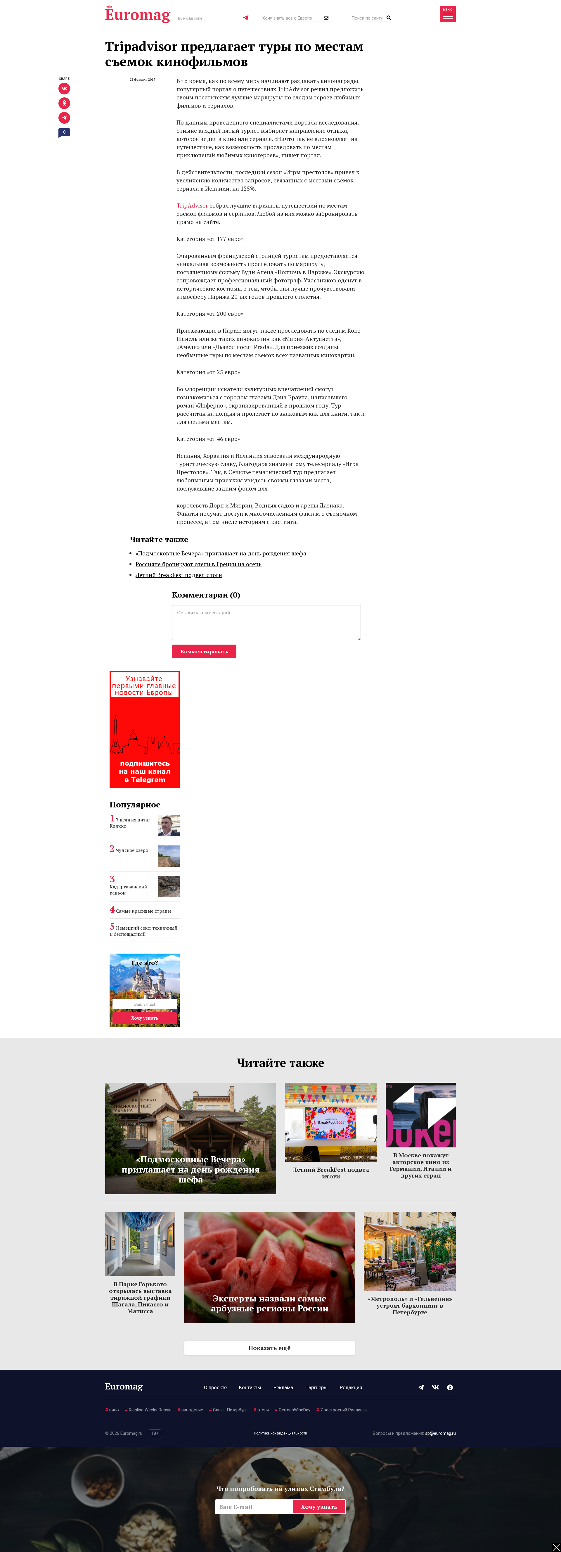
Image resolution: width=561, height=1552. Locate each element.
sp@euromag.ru (440, 1433)
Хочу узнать (144, 1018)
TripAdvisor (192, 205)
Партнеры (316, 1387)
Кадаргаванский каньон (128, 889)
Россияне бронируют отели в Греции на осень (199, 564)
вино (112, 1410)
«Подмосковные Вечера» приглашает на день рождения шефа (221, 553)
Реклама (283, 1387)
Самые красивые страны (143, 911)
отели (261, 1410)
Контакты (250, 1387)
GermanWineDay (292, 1410)
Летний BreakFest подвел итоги (179, 575)
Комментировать (204, 651)
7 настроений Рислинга (341, 1410)
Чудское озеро (132, 850)
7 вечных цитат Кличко (130, 822)
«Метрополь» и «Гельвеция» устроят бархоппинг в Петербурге (410, 1305)
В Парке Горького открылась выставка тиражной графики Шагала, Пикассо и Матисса (140, 1297)
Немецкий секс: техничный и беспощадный (143, 931)
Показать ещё (269, 1348)
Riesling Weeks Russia (148, 1410)
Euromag (138, 13)
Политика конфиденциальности (280, 1433)
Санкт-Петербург (228, 1410)
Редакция (351, 1387)
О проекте (215, 1387)
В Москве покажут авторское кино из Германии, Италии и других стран (421, 1165)
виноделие (190, 1410)
